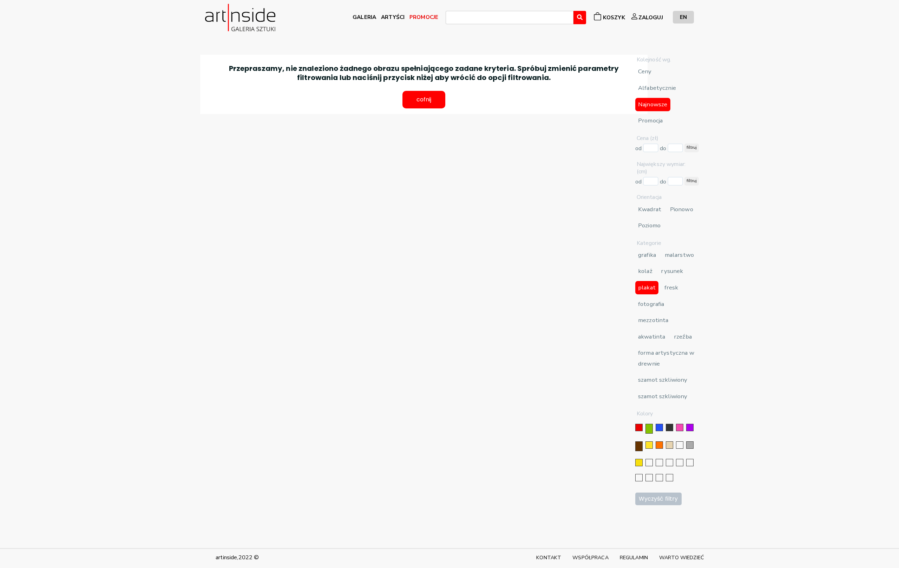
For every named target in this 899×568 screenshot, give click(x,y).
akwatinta (651, 337)
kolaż (645, 271)
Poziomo (649, 225)
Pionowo (681, 209)
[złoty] (639, 462)
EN (683, 17)
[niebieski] (659, 427)
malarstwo (679, 255)
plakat (647, 287)
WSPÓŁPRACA (590, 557)
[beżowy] (669, 445)
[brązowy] (639, 446)
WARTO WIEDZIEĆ (681, 557)
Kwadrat (649, 209)
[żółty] (649, 445)
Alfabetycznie (657, 88)
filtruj (692, 147)
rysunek (672, 271)
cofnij (424, 99)
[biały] (679, 445)
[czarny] (669, 427)
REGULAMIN (634, 557)
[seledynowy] (669, 477)
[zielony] (649, 428)
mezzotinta (653, 320)
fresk (671, 287)
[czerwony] (639, 427)
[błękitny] (690, 462)
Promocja (650, 120)
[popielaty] (649, 477)
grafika (647, 255)
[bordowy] (659, 477)
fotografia (651, 304)
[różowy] (679, 427)
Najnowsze (652, 104)
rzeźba (683, 337)
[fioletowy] (690, 427)
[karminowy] (639, 477)
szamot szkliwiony (662, 380)
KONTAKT (548, 557)
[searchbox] (450, 18)
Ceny (645, 71)
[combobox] (509, 17)
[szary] (690, 445)
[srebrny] (649, 462)
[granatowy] (679, 462)
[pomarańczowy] (659, 445)
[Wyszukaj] (579, 17)
